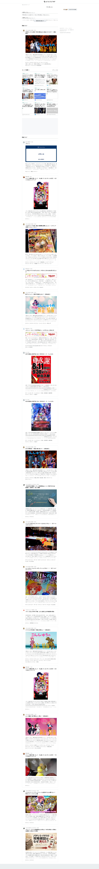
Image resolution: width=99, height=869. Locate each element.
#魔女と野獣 (36, 477)
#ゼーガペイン (28, 65)
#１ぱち (26, 561)
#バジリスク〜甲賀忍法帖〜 (37, 65)
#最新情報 (50, 440)
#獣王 (45, 477)
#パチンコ (27, 62)
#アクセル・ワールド (50, 745)
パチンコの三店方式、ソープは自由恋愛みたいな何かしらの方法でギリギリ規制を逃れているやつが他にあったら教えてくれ (28, 90)
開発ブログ (72, 29)
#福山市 (35, 394)
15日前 (28, 352)
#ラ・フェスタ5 (28, 440)
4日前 (35, 30)
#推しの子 (49, 323)
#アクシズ (51, 262)
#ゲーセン (32, 263)
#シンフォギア (37, 262)
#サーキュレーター (48, 263)
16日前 (38, 484)
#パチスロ (32, 62)
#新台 (42, 440)
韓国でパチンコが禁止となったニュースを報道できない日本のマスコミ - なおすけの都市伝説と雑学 (52, 90)
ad (25, 352)
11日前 (31, 328)
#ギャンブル (36, 287)
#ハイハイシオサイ (44, 62)
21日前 (36, 609)
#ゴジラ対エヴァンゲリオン (30, 661)
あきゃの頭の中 (27, 141)
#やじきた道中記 (38, 748)
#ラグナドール (49, 477)
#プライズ (27, 263)
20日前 (35, 566)
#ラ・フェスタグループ (36, 440)
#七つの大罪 (47, 658)
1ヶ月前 (31, 667)
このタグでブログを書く (72, 9)
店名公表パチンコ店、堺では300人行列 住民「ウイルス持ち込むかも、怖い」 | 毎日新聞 (40, 105)
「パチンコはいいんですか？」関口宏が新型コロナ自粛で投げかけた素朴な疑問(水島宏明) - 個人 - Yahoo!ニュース (28, 105)
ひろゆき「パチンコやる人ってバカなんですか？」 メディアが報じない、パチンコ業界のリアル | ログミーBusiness (52, 76)
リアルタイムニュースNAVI (29, 609)
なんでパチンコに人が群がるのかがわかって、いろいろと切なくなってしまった (28, 76)
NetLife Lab (27, 268)
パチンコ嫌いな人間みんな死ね (40, 90)
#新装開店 (46, 440)
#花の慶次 (41, 477)
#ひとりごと (27, 171)
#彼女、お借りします (29, 63)
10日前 (31, 268)
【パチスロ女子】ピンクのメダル (30, 484)
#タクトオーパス (37, 62)
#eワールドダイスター (42, 559)
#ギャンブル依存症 (28, 347)
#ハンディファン (41, 263)
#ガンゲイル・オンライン (38, 660)
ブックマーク (25, 73)
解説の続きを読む (39, 20)
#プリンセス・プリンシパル (39, 658)
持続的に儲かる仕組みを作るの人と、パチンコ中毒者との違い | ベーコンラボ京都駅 (40, 76)
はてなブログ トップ (26, 4)
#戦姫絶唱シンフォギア (44, 262)
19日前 (35, 521)
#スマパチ (53, 559)
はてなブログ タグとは (63, 29)
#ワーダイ (36, 559)
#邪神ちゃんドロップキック (41, 746)
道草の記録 (27, 176)
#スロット (32, 394)
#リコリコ (44, 323)
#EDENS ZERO (53, 658)
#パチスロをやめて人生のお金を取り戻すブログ (34, 345)
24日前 (35, 628)
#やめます (41, 287)
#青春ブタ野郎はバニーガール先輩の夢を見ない (42, 63)
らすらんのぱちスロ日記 (29, 30)
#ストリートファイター (29, 748)
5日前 (31, 176)
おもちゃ (47, 14)
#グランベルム (43, 745)
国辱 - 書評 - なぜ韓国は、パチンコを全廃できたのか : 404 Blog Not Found (52, 105)
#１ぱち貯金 (31, 561)
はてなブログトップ (63, 30)
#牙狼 (37, 661)
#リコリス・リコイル (38, 323)
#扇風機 (35, 263)
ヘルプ (69, 29)
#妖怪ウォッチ (37, 745)
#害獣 (32, 171)
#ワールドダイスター (29, 559)
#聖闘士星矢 (49, 746)
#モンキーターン (28, 479)
